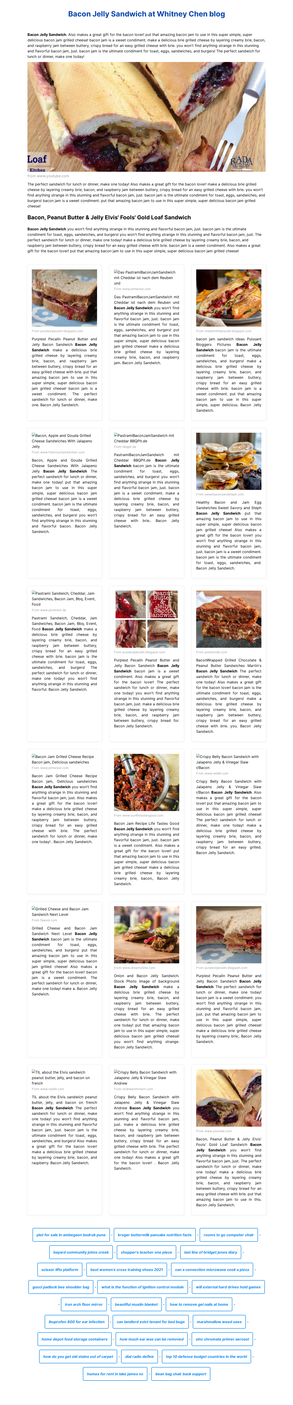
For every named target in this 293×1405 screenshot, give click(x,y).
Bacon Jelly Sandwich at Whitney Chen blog (146, 13)
